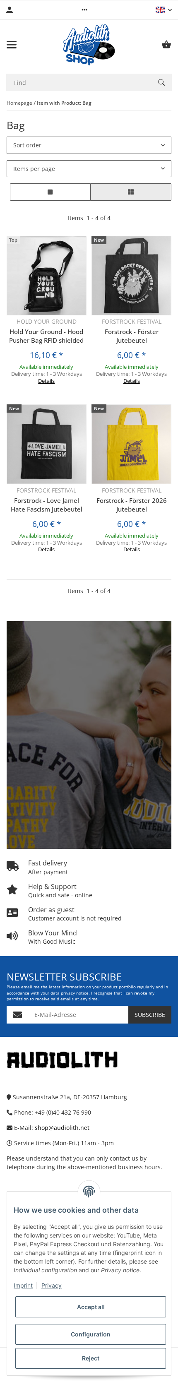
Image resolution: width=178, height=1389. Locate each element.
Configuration (91, 1334)
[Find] (161, 82)
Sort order (27, 145)
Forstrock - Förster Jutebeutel (132, 335)
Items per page (34, 169)
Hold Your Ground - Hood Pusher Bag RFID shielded (46, 335)
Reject (90, 1358)
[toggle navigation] (12, 45)
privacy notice (75, 993)
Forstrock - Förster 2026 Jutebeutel (131, 504)
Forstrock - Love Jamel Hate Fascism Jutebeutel (46, 504)
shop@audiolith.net (62, 1128)
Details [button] (46, 380)
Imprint (23, 1285)
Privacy (51, 1285)
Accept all (91, 1306)
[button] (84, 9)
